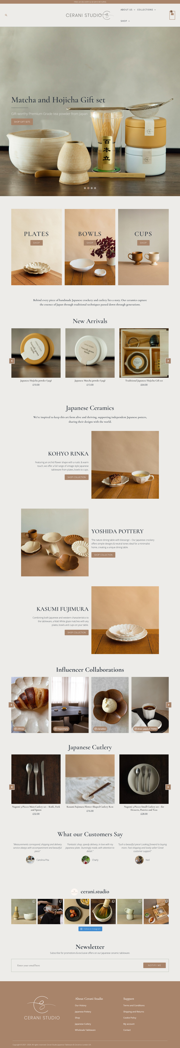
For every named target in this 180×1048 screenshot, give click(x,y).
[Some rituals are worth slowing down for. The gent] (156, 911)
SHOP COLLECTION (90, 121)
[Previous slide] (12, 361)
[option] (90, 111)
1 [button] (85, 188)
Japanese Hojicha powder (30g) (36, 380)
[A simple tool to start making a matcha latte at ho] (23, 911)
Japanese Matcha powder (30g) (90, 380)
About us (126, 9)
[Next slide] (168, 361)
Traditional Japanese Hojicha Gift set (144, 380)
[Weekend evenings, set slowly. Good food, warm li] (76, 911)
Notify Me (154, 965)
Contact (127, 1030)
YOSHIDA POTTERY (117, 531)
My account (128, 1023)
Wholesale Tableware (85, 1030)
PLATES (36, 234)
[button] (6, 15)
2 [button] (88, 188)
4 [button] (95, 188)
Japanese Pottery (83, 1011)
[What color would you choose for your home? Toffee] (129, 911)
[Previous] (11, 705)
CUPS (143, 234)
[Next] (169, 705)
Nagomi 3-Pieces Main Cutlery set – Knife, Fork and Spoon (36, 808)
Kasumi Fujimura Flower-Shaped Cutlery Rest (90, 806)
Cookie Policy (129, 1017)
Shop (124, 20)
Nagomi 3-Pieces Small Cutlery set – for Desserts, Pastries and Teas (144, 808)
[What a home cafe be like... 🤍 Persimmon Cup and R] (50, 911)
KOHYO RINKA (68, 453)
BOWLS (90, 234)
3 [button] (92, 188)
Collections (145, 9)
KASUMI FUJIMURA (63, 609)
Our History (80, 1005)
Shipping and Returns (133, 1011)
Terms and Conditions (134, 1005)
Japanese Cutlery (83, 1023)
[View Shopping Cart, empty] (172, 15)
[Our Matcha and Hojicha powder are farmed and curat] (103, 911)
